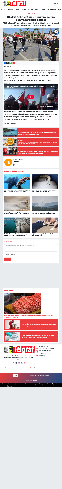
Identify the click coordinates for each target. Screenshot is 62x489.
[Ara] (55, 3)
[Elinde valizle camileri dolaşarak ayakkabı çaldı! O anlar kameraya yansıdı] (45, 181)
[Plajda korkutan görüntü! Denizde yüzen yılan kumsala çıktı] (45, 225)
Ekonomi (30, 9)
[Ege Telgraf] (14, 3)
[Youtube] (24, 363)
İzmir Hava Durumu (43, 346)
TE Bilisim (16, 161)
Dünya (10, 9)
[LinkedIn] (22, 363)
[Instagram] (19, 363)
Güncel (16, 9)
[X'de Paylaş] (7, 63)
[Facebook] (13, 363)
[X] (16, 363)
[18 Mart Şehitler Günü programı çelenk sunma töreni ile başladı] (31, 44)
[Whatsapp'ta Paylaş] (10, 63)
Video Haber (31, 14)
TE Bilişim (35, 380)
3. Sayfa (3, 9)
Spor (36, 9)
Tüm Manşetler (43, 352)
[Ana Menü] (57, 3)
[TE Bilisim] (8, 162)
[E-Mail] (14, 164)
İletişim (34, 368)
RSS (16, 375)
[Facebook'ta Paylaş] (5, 63)
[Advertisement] (31, 276)
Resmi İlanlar (52, 9)
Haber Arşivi (42, 355)
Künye (6, 368)
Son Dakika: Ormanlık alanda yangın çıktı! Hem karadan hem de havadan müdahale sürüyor (43, 213)
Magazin (43, 9)
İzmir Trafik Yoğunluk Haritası (46, 348)
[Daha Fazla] (14, 63)
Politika (23, 9)
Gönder (7, 259)
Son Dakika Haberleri (44, 353)
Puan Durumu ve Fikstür (45, 350)
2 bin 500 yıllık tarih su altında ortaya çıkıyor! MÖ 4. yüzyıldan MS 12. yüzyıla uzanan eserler (17, 191)
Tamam (10, 386)
